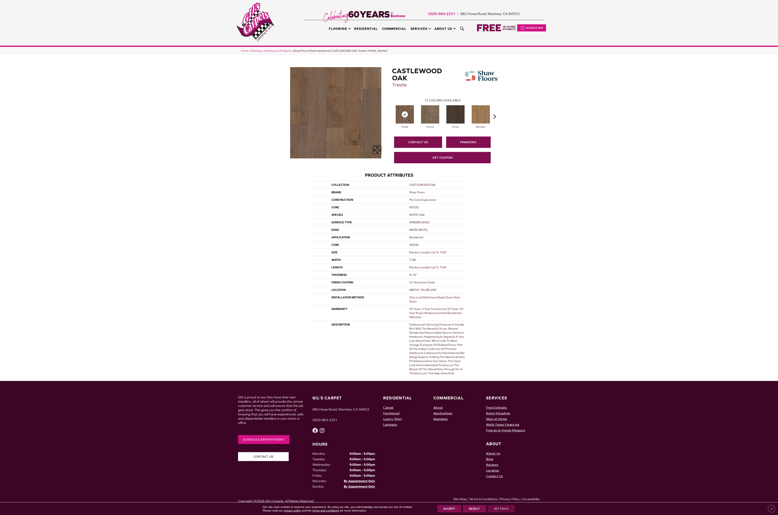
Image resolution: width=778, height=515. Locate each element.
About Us (443, 28)
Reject (474, 509)
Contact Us (418, 142)
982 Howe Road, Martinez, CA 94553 (489, 14)
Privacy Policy (510, 499)
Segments (440, 419)
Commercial (394, 28)
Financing (468, 142)
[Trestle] (405, 114)
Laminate (390, 424)
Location (492, 470)
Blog (489, 459)
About (438, 407)
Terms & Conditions (483, 499)
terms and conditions (325, 510)
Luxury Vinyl (392, 419)
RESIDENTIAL (397, 398)
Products (285, 50)
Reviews (492, 465)
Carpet (388, 407)
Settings (501, 509)
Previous (390, 110)
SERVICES (496, 398)
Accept (449, 509)
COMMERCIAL (448, 398)
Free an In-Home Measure (505, 430)
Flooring (338, 28)
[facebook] (315, 430)
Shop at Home (496, 419)
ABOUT (493, 443)
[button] (349, 28)
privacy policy (292, 510)
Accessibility (531, 499)
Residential (366, 28)
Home (245, 50)
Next (495, 110)
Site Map (460, 499)
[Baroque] (481, 114)
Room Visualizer (498, 413)
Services (418, 28)
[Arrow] (455, 114)
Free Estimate (496, 407)
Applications (442, 413)
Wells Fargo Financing (502, 424)
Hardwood (270, 50)
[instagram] (322, 430)
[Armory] (430, 114)
